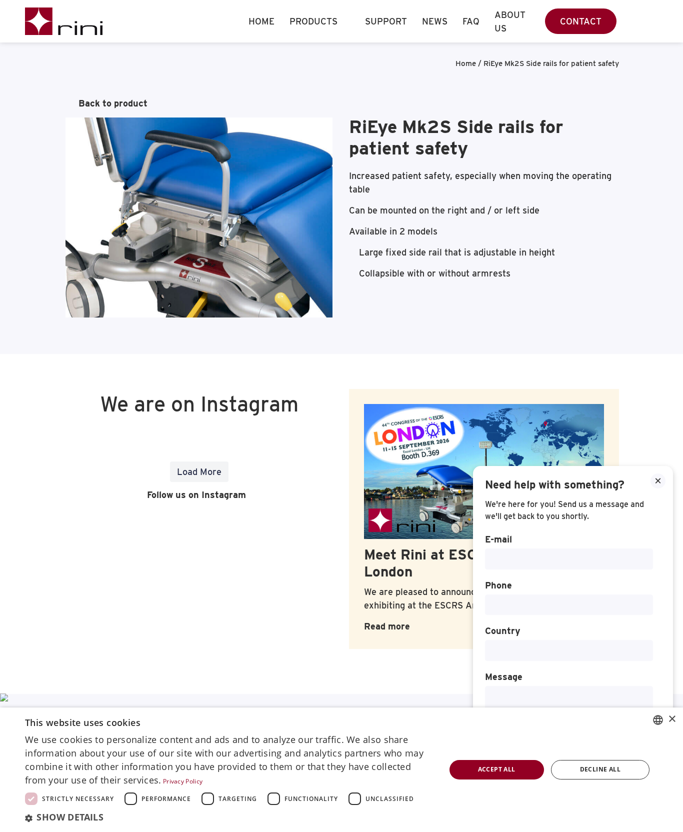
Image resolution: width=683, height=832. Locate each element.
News (435, 21)
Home (261, 21)
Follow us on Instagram (195, 495)
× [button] (672, 719)
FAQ (471, 21)
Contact (581, 21)
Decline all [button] (600, 769)
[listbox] (658, 720)
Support (386, 21)
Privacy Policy (182, 781)
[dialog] (341, 770)
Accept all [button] (497, 769)
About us (510, 22)
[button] (229, 817)
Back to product (113, 103)
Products (314, 21)
